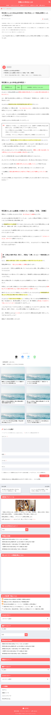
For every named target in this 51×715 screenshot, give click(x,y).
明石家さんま (10, 364)
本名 (17, 364)
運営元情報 (16, 711)
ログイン (4, 690)
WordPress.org (6, 698)
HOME (7, 5)
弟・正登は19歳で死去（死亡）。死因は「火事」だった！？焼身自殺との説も (23, 75)
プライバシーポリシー (25, 711)
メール (4, 460)
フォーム (12, 519)
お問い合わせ (42, 5)
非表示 (9, 67)
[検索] (26, 529)
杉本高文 (22, 364)
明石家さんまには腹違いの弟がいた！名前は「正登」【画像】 (19, 72)
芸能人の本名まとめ (25, 2)
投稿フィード (5, 692)
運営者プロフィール (24, 5)
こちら (34, 519)
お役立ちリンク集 (34, 5)
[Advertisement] (25, 50)
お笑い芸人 (12, 362)
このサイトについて (14, 5)
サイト (3, 466)
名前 (3, 454)
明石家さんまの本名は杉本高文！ (12, 70)
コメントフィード (6, 695)
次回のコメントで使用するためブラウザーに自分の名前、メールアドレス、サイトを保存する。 (24, 472)
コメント (5, 436)
